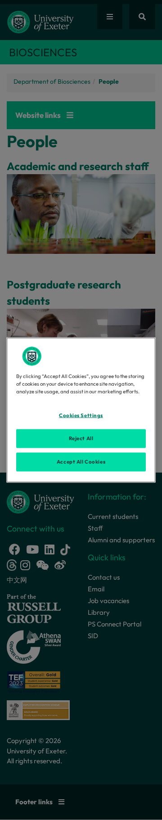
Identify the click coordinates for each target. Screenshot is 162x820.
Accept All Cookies (81, 462)
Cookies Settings (81, 415)
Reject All (81, 438)
